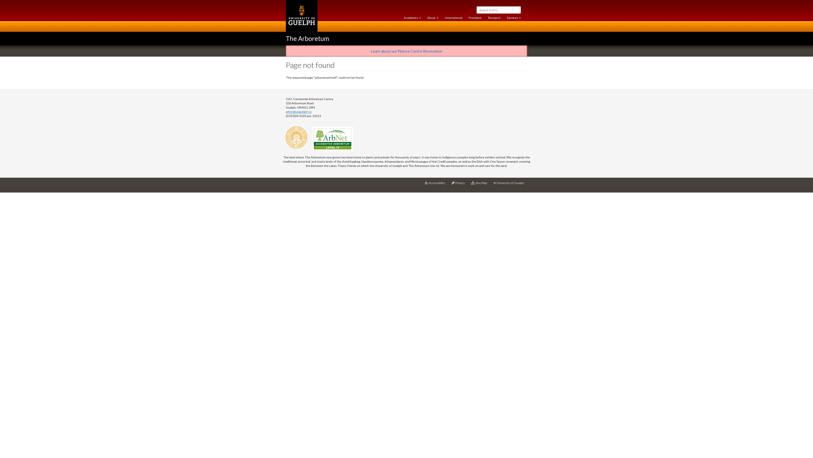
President (475, 18)
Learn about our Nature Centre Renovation (406, 51)
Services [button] (515, 19)
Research (496, 19)
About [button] (434, 19)
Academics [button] (414, 19)
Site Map (482, 184)
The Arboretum (307, 38)
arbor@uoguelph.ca (298, 111)
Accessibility (438, 184)
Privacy (461, 184)
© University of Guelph (509, 183)
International (453, 18)
